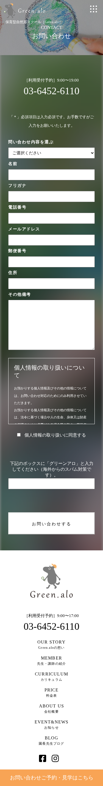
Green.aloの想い (51, 645)
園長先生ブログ (51, 740)
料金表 (51, 693)
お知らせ (52, 725)
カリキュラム (51, 677)
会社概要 (51, 709)
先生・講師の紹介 (51, 661)
